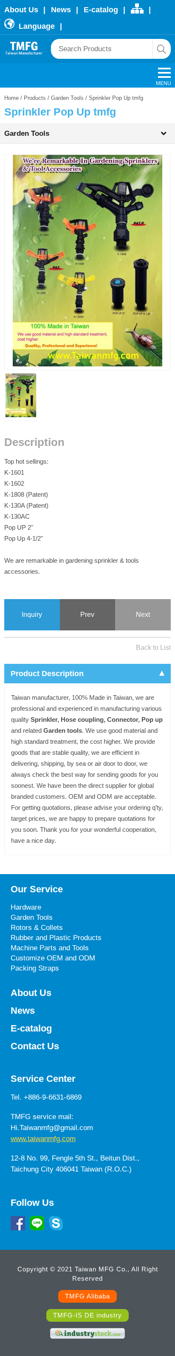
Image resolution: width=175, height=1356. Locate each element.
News (61, 10)
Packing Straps (35, 968)
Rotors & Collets (37, 928)
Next (143, 614)
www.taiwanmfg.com (43, 1139)
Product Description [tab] (47, 673)
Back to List (153, 647)
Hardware (26, 907)
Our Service (37, 889)
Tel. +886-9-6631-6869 (46, 1097)
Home (11, 98)
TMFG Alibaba (87, 1296)
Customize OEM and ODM (53, 958)
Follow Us (32, 1202)
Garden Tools (67, 98)
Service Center (43, 1078)
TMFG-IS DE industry (87, 1315)
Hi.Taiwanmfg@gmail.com (52, 1128)
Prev (87, 614)
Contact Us (35, 1046)
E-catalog (101, 10)
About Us (21, 10)
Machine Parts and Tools (50, 948)
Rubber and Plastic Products (56, 938)
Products (35, 98)
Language (36, 26)
